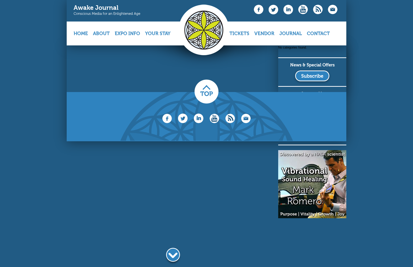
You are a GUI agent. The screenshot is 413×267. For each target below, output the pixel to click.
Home (81, 33)
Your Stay (157, 35)
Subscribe (312, 76)
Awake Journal (96, 8)
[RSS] (318, 13)
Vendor (264, 35)
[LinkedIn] (288, 13)
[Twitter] (273, 13)
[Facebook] (258, 13)
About (101, 35)
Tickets (239, 33)
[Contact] (332, 13)
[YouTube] (303, 13)
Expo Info (127, 35)
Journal (290, 33)
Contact (318, 33)
